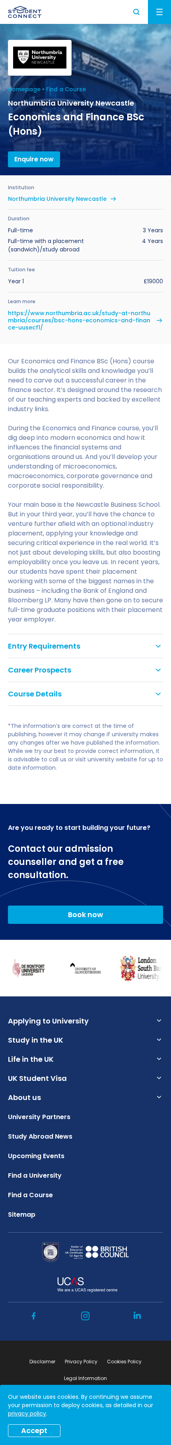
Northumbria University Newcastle (57, 198)
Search (137, 12)
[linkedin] (137, 1316)
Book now (85, 915)
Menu (159, 12)
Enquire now (34, 159)
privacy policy (27, 1414)
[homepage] (24, 12)
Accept (34, 1430)
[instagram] (85, 1316)
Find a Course (66, 89)
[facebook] (33, 1316)
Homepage (24, 89)
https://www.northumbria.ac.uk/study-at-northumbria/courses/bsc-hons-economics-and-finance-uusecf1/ (79, 320)
